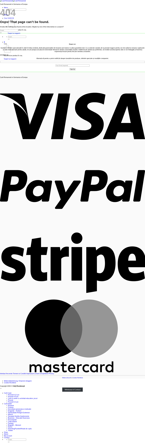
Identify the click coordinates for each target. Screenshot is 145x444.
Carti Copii (7, 393)
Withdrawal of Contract (72, 389)
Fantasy (11, 423)
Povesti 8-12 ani (13, 395)
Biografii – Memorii (14, 425)
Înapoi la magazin (14, 33)
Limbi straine (12, 421)
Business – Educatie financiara (19, 418)
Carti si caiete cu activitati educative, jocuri (22, 398)
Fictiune (11, 407)
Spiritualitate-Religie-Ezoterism (19, 412)
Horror (10, 427)
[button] (9, 18)
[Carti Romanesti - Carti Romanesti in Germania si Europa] (13, 1)
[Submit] (8, 39)
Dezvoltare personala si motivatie (19, 409)
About (6, 434)
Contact (6, 437)
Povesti (10, 400)
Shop (6, 432)
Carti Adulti (8, 404)
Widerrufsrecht (66, 378)
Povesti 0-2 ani (13, 402)
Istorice (10, 414)
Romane (11, 405)
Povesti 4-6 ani (13, 396)
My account (8, 436)
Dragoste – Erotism (14, 411)
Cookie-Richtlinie (77, 378)
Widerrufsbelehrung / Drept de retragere (18, 381)
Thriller (10, 430)
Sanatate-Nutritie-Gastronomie (18, 416)
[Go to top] (1, 388)
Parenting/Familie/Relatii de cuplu (20, 429)
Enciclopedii (12, 420)
